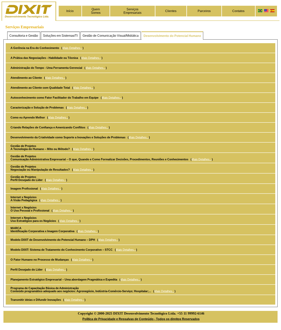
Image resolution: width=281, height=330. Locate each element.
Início (70, 11)
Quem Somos (96, 11)
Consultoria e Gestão (23, 35)
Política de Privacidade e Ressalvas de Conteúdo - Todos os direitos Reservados (141, 319)
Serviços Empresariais (132, 11)
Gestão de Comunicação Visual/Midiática (111, 35)
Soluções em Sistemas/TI (60, 35)
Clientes (170, 11)
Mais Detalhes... (72, 47)
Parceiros (204, 11)
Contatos (238, 11)
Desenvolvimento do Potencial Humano (172, 35)
